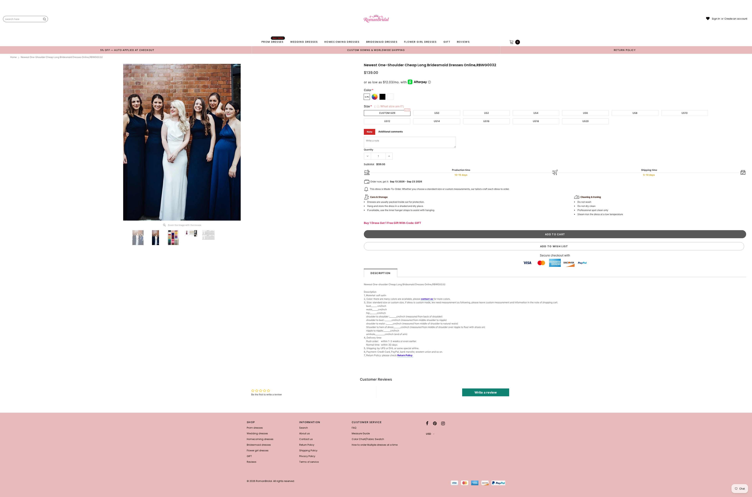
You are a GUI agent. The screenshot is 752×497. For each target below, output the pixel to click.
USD (428, 434)
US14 (437, 121)
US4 (535, 112)
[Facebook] (427, 423)
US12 (387, 121)
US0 (436, 112)
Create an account (735, 18)
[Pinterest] (435, 423)
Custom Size (387, 112)
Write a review (486, 392)
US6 (585, 112)
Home (13, 57)
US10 (685, 112)
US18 (536, 121)
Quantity (368, 149)
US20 (585, 121)
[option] (127, 50)
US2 (486, 112)
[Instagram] (443, 423)
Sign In (716, 18)
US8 (635, 112)
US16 (486, 121)
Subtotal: (369, 164)
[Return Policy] (412, 355)
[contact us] (433, 299)
